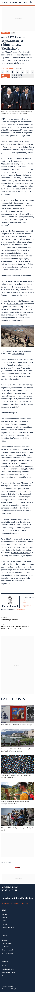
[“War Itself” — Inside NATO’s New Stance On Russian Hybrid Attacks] (17, 764)
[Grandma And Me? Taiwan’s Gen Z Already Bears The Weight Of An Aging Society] (17, 738)
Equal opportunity (7, 950)
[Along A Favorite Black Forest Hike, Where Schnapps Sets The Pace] (17, 791)
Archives (4, 921)
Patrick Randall (8, 68)
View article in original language (28, 606)
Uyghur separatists (8, 253)
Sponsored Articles (8, 927)
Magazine (5, 914)
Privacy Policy (15, 989)
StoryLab (4, 924)
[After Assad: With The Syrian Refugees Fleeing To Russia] (17, 817)
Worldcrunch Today (8, 969)
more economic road (15, 304)
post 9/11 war (21, 130)
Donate (4, 976)
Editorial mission (7, 943)
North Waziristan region (20, 553)
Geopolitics (5, 32)
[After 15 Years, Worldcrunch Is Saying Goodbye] (17, 714)
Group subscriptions (8, 972)
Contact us (5, 946)
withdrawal (5, 169)
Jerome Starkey (18, 354)
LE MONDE (4, 76)
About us (4, 940)
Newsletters (6, 966)
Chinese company (26, 502)
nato (13, 32)
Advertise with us (7, 953)
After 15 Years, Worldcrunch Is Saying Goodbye (16, 725)
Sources (4, 917)
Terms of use (5, 989)
